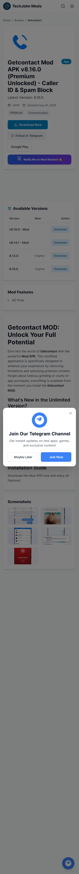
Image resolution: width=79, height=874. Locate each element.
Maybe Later (23, 457)
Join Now (56, 457)
